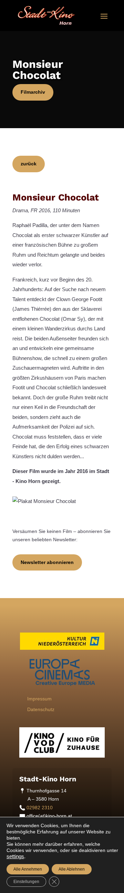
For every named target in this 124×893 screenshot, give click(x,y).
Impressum (39, 698)
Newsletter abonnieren (47, 562)
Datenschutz (40, 709)
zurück (29, 163)
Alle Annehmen (27, 869)
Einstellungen (26, 881)
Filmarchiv (33, 92)
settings (15, 856)
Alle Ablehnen (72, 869)
